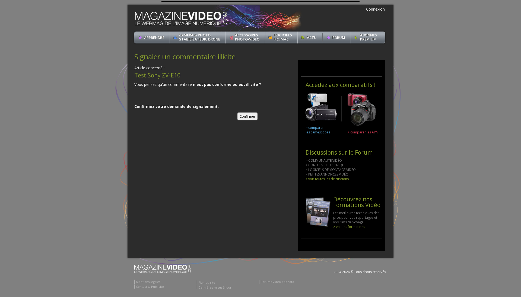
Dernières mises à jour (214, 287)
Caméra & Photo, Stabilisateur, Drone (199, 37)
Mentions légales (148, 282)
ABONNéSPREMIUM (368, 37)
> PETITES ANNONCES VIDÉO (327, 174)
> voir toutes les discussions (327, 179)
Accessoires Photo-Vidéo (247, 37)
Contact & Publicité (150, 287)
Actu (312, 37)
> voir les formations (349, 226)
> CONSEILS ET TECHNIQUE (326, 165)
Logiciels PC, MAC (283, 37)
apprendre (154, 37)
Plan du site (206, 282)
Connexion (375, 9)
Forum (338, 37)
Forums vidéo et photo (277, 282)
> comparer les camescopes (318, 130)
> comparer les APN (363, 132)
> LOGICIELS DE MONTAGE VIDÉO (331, 169)
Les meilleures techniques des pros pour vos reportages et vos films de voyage (356, 217)
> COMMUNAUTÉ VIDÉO (324, 160)
